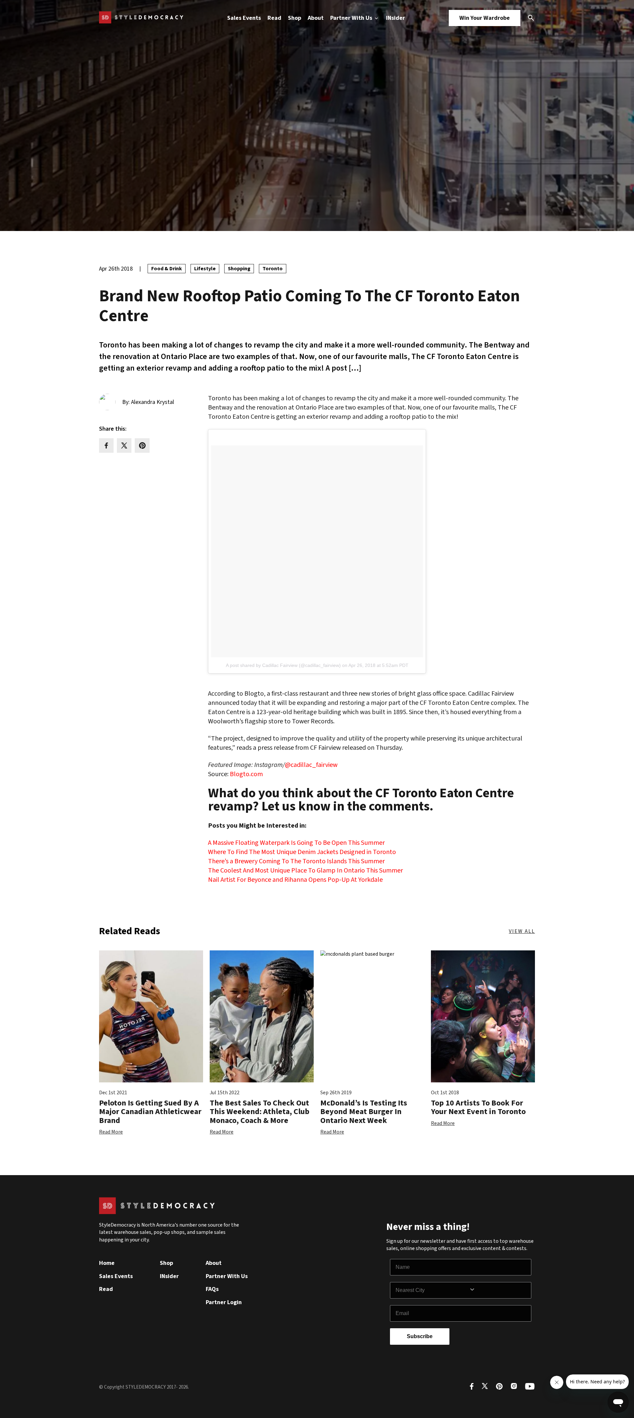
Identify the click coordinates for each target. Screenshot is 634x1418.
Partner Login (224, 1302)
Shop (294, 18)
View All (522, 931)
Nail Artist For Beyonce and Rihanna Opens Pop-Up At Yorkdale (295, 879)
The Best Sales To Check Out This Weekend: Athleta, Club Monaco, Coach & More (259, 1111)
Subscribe (420, 1336)
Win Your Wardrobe (484, 18)
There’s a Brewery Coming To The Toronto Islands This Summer (296, 861)
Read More (111, 1132)
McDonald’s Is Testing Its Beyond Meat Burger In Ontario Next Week (363, 1111)
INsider (395, 18)
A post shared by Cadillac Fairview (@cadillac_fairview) (283, 665)
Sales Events (244, 18)
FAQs (212, 1289)
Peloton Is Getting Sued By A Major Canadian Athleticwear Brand (150, 1111)
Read (274, 18)
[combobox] (432, 1290)
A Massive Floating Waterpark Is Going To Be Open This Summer (296, 842)
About (316, 18)
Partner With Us (351, 18)
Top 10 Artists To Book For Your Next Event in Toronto (478, 1107)
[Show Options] (498, 1290)
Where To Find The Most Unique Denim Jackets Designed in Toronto (302, 852)
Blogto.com (246, 774)
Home (107, 1263)
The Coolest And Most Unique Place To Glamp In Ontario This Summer (305, 870)
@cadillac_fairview (311, 765)
